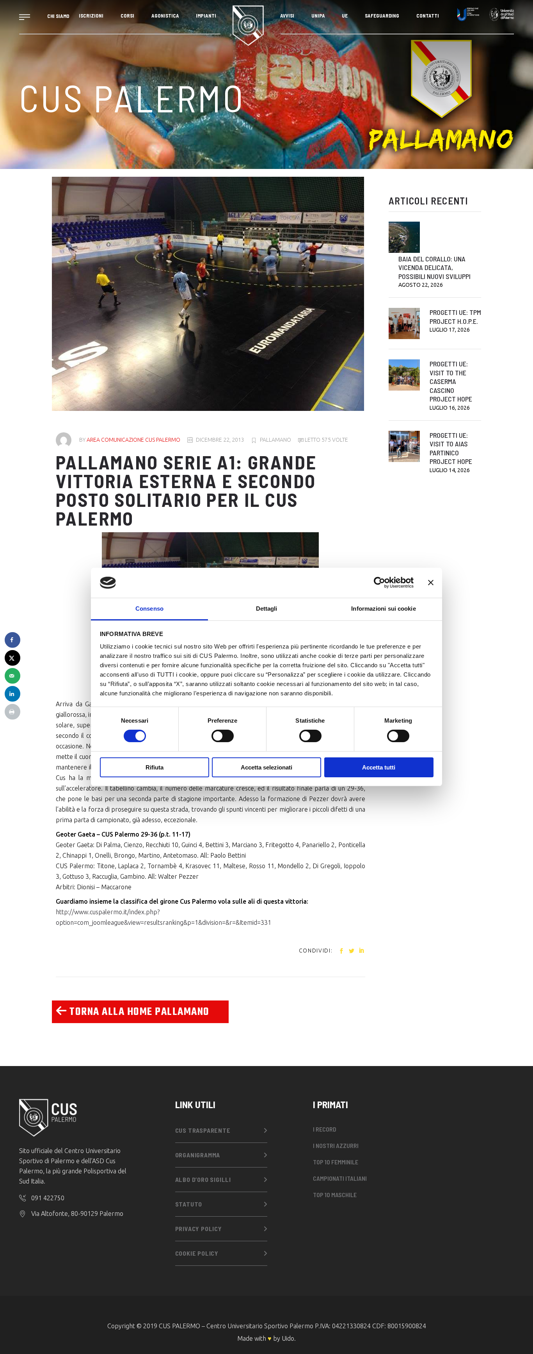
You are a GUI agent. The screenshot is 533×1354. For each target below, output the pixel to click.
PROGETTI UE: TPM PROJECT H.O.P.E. (455, 316)
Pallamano (275, 440)
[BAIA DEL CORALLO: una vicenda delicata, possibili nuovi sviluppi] (404, 237)
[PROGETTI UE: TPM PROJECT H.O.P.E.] (404, 323)
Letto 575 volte (326, 440)
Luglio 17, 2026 (450, 330)
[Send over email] (12, 676)
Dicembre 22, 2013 (220, 440)
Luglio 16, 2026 (450, 408)
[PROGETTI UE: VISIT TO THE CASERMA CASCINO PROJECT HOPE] (404, 375)
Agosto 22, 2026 (420, 285)
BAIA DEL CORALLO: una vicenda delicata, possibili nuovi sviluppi (434, 267)
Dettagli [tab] (266, 608)
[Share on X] (12, 658)
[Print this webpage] (12, 712)
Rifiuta (154, 767)
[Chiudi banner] (431, 582)
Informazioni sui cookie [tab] (383, 608)
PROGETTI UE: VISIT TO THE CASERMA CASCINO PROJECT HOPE (451, 381)
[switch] (222, 736)
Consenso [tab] (149, 608)
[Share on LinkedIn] (12, 694)
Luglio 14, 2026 (450, 470)
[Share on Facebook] (12, 640)
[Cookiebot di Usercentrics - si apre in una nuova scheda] (379, 582)
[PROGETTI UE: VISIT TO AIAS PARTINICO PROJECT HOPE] (404, 446)
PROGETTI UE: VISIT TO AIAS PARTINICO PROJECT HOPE (451, 448)
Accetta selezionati (266, 767)
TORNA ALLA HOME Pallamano (138, 1012)
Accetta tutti (378, 767)
